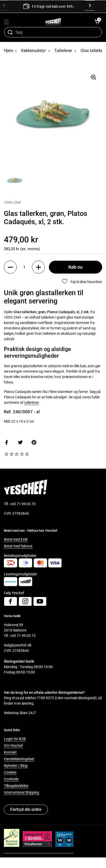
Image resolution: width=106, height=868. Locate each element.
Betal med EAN (16, 539)
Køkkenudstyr (33, 50)
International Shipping (21, 792)
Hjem (8, 50)
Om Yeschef (13, 745)
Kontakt (10, 752)
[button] (97, 21)
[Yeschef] (53, 21)
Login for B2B (15, 739)
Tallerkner (63, 50)
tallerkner (31, 402)
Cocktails (11, 779)
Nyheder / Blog (16, 766)
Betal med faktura (18, 546)
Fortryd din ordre (25, 809)
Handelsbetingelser (19, 759)
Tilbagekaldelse (16, 786)
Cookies (10, 772)
